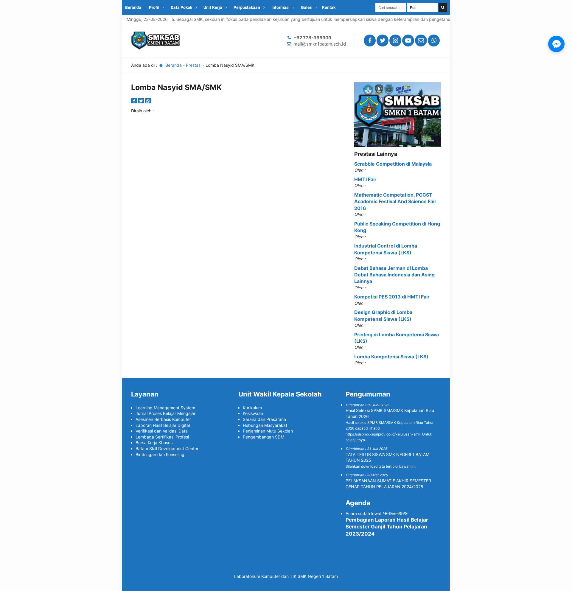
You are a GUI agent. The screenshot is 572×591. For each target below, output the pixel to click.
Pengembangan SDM (263, 436)
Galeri (307, 7)
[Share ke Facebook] (134, 100)
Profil (154, 7)
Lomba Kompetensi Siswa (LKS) (391, 357)
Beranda (133, 7)
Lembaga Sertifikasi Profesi (162, 436)
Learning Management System (165, 407)
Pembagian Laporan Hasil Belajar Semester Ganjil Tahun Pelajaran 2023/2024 (387, 527)
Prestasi (193, 65)
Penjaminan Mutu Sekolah (268, 430)
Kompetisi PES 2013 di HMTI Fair (392, 297)
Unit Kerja (212, 7)
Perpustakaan (247, 7)
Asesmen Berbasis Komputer (163, 419)
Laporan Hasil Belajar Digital (163, 425)
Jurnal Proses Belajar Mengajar (165, 413)
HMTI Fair (365, 179)
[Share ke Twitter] (141, 100)
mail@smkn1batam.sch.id (319, 44)
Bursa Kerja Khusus (154, 442)
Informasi (280, 7)
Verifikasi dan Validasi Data (162, 430)
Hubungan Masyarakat (265, 425)
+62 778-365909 (312, 38)
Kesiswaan (253, 413)
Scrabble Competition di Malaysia (393, 164)
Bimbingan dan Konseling (160, 454)
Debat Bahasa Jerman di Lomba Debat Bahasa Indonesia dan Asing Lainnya (394, 274)
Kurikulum (252, 407)
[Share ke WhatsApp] (148, 100)
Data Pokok (181, 7)
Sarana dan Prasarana (264, 419)
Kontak (328, 7)
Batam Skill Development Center (167, 448)
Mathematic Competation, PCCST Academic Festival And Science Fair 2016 (395, 201)
